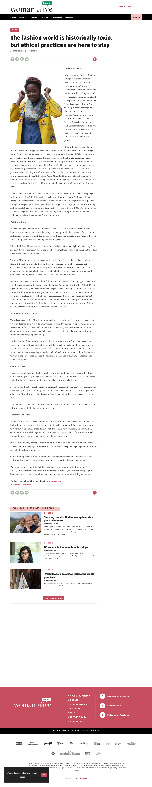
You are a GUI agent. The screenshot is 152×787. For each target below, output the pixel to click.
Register (122, 6)
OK (44, 775)
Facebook (26, 484)
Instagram (15, 484)
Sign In (130, 6)
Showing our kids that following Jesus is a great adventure (68, 518)
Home (14, 30)
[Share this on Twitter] (17, 59)
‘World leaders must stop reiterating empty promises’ (69, 575)
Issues (55, 731)
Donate (74, 700)
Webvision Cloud (81, 778)
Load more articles (53, 598)
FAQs (72, 713)
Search (140, 6)
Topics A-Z (65, 731)
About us (75, 708)
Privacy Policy (78, 717)
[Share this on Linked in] (22, 59)
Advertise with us (80, 696)
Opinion (48, 513)
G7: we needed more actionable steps (66, 547)
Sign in (71, 54)
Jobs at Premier (78, 704)
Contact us (76, 721)
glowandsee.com (53, 481)
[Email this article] (27, 59)
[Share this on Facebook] (12, 59)
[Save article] (95, 59)
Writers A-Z (76, 731)
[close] (96, 54)
